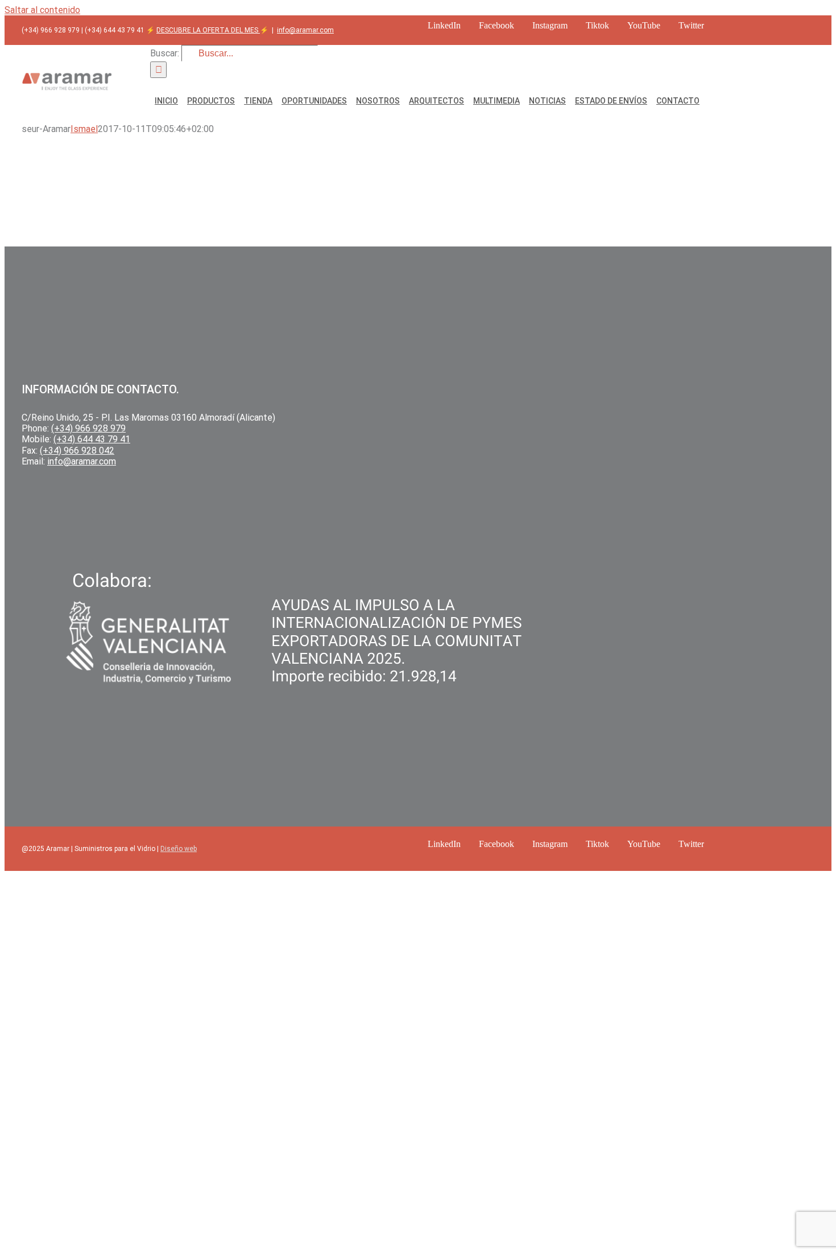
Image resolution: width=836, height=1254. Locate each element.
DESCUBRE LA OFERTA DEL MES (208, 30)
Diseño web (178, 849)
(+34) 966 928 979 (88, 428)
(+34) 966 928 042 (77, 450)
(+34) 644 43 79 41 (91, 439)
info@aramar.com (305, 30)
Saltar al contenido (42, 10)
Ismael (84, 129)
